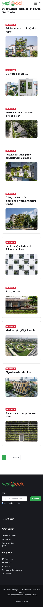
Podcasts (8, 574)
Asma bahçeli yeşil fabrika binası (21, 414)
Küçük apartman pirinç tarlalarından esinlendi (19, 156)
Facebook (8, 559)
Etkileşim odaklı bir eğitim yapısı (21, 30)
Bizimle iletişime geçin (8, 544)
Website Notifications (13, 570)
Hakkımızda (6, 539)
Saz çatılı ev (13, 291)
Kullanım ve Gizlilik (8, 536)
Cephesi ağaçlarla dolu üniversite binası (19, 247)
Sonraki (16, 458)
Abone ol (7, 503)
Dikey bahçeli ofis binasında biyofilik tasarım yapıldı (21, 201)
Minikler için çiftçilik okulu (20, 330)
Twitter (8, 566)
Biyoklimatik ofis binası (19, 372)
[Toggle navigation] (35, 3)
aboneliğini (17, 503)
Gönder (35, 499)
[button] (39, 3)
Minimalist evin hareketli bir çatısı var (20, 114)
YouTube (8, 563)
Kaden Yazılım (31, 595)
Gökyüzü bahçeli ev (17, 74)
